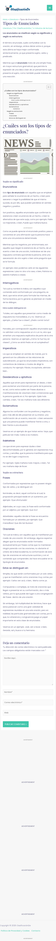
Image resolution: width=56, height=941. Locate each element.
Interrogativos (14, 98)
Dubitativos (16, 109)
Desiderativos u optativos (19, 105)
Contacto (35, 930)
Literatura (7, 28)
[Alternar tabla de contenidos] (47, 87)
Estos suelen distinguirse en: (21, 100)
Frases (11, 113)
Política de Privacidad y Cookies (15, 930)
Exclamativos (14, 107)
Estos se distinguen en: (17, 118)
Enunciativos (13, 96)
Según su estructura (14, 111)
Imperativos (13, 102)
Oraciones (13, 116)
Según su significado (15, 93)
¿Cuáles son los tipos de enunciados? (20, 91)
